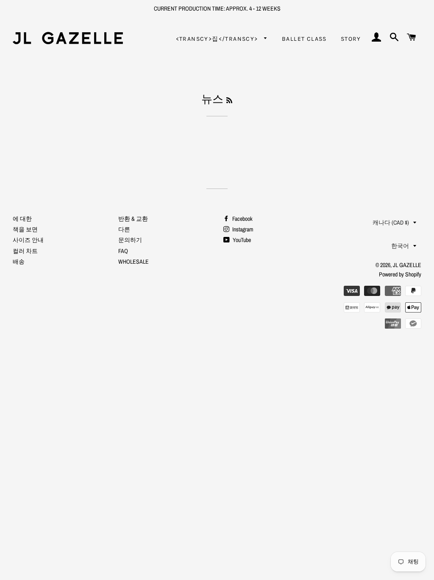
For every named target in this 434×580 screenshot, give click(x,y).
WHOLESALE (133, 261)
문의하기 (130, 240)
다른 (124, 229)
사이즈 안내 (28, 240)
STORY (351, 38)
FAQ (123, 251)
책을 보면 (25, 229)
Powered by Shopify (400, 274)
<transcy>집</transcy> (218, 38)
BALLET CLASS (304, 38)
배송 (19, 261)
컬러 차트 (25, 251)
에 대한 (22, 218)
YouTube (241, 240)
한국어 (400, 246)
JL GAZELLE (407, 265)
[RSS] (229, 100)
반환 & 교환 (133, 218)
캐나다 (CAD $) (391, 222)
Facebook (242, 218)
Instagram (242, 229)
